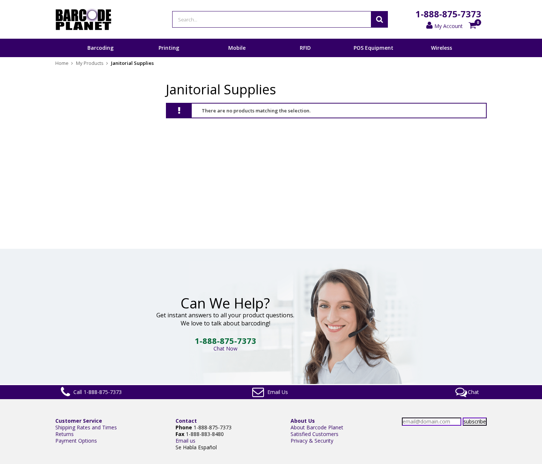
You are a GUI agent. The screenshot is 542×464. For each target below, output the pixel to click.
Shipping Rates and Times (86, 427)
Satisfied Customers (314, 433)
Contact (186, 420)
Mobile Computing (236, 56)
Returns (64, 433)
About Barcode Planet (317, 427)
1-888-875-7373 (448, 14)
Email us (185, 440)
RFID (305, 47)
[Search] (379, 19)
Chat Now (225, 348)
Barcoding (100, 47)
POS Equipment (373, 47)
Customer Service (78, 420)
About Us (303, 420)
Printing (169, 47)
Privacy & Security (312, 440)
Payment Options (76, 440)
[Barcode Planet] (83, 19)
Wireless (441, 47)
